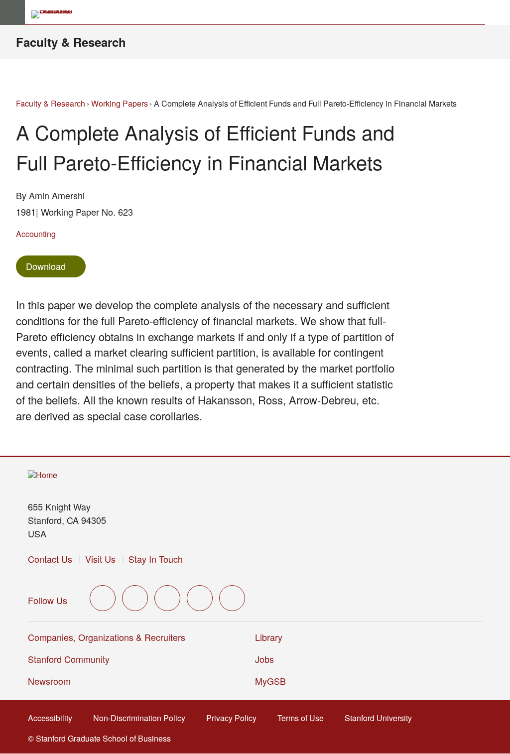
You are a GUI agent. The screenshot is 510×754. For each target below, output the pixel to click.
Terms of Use (303, 718)
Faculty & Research (71, 41)
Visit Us (100, 558)
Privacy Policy (234, 718)
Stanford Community (69, 658)
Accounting (36, 234)
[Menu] (12, 12)
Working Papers (119, 103)
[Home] (42, 475)
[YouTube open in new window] (200, 598)
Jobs (264, 658)
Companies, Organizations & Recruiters (106, 636)
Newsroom (49, 680)
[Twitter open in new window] (103, 598)
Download (46, 265)
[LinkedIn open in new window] (232, 598)
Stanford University (381, 718)
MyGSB (273, 680)
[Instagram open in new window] (167, 598)
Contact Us (50, 558)
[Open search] (497, 12)
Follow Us (47, 600)
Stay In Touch (155, 558)
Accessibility (53, 718)
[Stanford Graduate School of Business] (56, 14)
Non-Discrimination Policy (142, 718)
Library (268, 636)
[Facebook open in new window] (135, 598)
